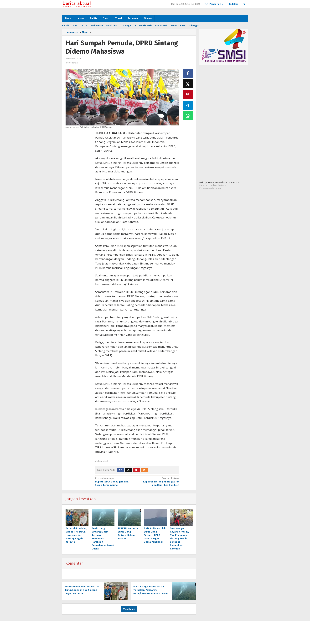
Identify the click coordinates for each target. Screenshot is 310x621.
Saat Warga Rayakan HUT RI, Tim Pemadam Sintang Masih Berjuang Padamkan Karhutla (179, 538)
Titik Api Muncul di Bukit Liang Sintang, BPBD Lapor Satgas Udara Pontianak (154, 535)
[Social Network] (244, 4)
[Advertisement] (79, 186)
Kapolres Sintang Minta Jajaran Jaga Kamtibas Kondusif (161, 481)
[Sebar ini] (188, 73)
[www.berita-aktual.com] (76, 3)
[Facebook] (120, 470)
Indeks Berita (217, 185)
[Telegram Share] (188, 105)
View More (129, 609)
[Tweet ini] (188, 83)
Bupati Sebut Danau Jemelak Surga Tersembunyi (112, 481)
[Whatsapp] (188, 115)
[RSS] (144, 470)
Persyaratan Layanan (210, 188)
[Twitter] (128, 470)
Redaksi (203, 185)
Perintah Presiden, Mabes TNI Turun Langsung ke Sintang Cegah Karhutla (76, 535)
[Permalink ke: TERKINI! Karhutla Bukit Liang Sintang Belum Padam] (129, 517)
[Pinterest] (136, 470)
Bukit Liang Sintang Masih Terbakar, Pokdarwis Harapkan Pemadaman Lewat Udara (103, 538)
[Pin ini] (188, 94)
